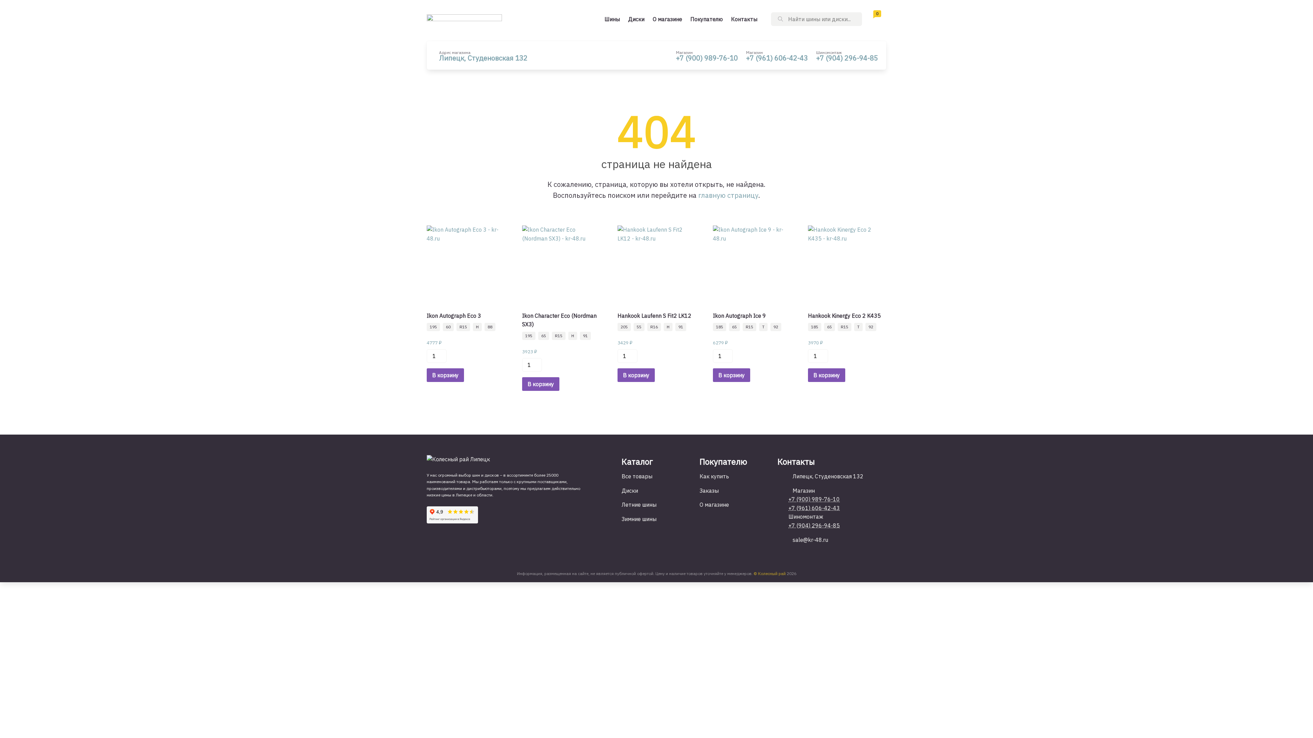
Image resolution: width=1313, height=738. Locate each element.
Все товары (637, 476)
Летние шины (639, 504)
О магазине (667, 19)
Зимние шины (639, 519)
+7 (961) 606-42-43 (777, 58)
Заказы (709, 490)
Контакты (744, 19)
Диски (636, 19)
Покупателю (706, 19)
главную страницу (728, 195)
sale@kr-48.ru (810, 539)
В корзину (445, 375)
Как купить (714, 476)
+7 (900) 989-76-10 (707, 58)
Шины (612, 19)
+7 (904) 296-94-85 (847, 58)
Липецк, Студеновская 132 (483, 58)
